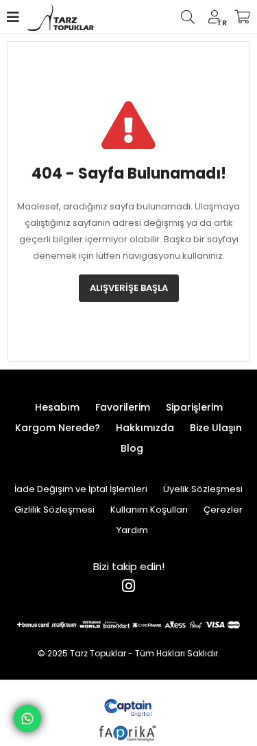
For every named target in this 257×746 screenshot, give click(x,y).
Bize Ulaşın (216, 428)
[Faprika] (128, 731)
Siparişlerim (194, 407)
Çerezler (223, 509)
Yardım (132, 530)
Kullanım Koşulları (149, 509)
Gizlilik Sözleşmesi (54, 509)
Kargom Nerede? (57, 428)
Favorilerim (122, 407)
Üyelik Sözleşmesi (203, 489)
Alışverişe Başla (129, 287)
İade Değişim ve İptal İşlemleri (80, 489)
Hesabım (57, 407)
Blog (132, 448)
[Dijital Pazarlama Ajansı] (128, 707)
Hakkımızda (145, 428)
